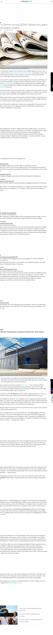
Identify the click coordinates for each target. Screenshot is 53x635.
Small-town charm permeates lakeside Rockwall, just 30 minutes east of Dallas (30, 620)
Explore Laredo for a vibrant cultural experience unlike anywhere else (30, 609)
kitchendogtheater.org (14, 582)
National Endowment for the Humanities (20, 73)
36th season (24, 385)
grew (1, 85)
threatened (7, 83)
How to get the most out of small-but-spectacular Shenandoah (29, 615)
